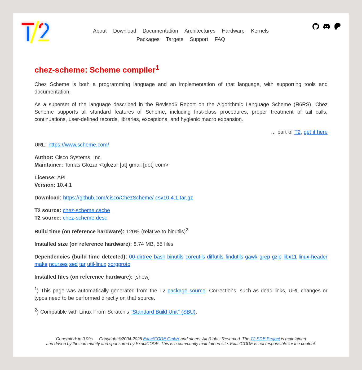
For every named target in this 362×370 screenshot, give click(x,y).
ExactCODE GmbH (161, 339)
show (142, 277)
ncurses (58, 264)
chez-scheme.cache (86, 210)
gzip (276, 257)
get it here (316, 132)
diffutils (215, 257)
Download (124, 31)
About (100, 31)
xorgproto (119, 264)
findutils (234, 257)
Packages (148, 39)
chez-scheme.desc (85, 218)
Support (199, 39)
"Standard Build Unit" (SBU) (163, 312)
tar (82, 264)
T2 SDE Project (265, 339)
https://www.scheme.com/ (78, 145)
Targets (174, 39)
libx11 (290, 257)
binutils (175, 257)
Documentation (160, 31)
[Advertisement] (312, 175)
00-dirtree (140, 257)
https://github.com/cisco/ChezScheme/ (108, 197)
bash (159, 257)
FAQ (220, 39)
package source (186, 290)
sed (73, 264)
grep (264, 257)
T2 (297, 132)
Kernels (260, 31)
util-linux (96, 264)
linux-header (313, 257)
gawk (251, 257)
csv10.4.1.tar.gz (174, 197)
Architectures (199, 31)
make (40, 264)
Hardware (233, 31)
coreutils (195, 257)
